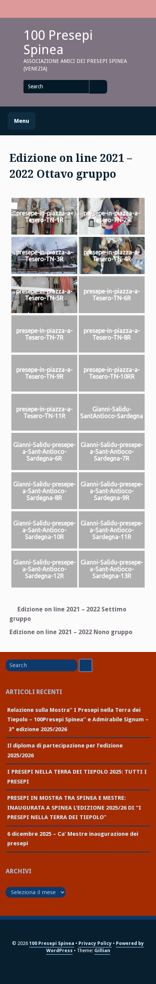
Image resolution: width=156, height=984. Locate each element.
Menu (21, 121)
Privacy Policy (95, 943)
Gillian (102, 950)
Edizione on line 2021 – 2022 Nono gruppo (71, 632)
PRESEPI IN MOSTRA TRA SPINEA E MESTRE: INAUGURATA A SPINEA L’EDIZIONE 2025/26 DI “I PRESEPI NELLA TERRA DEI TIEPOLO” (74, 807)
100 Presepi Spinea (58, 42)
